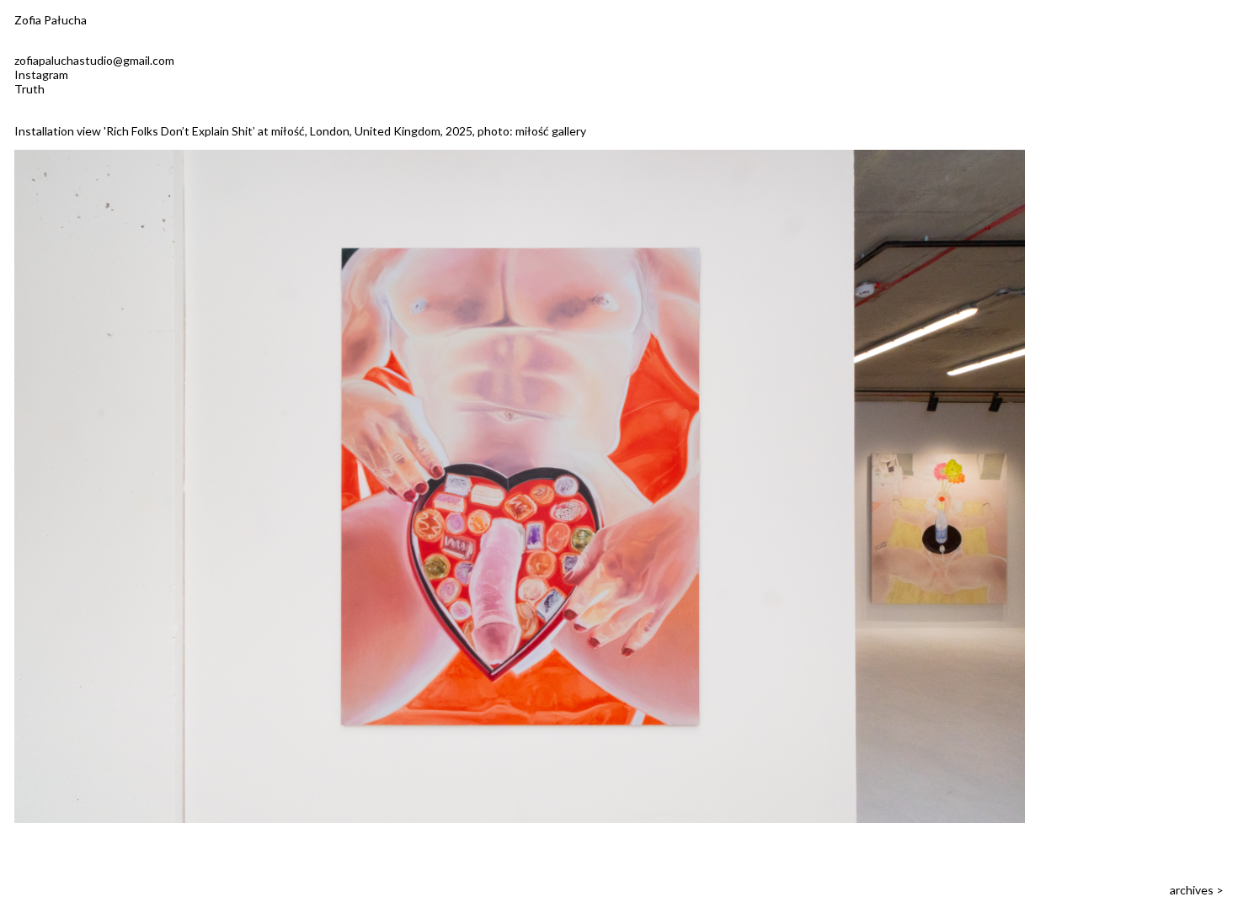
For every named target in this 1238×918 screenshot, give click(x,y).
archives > (1197, 890)
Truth (29, 89)
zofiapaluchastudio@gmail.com (94, 60)
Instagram (41, 74)
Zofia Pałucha (50, 20)
